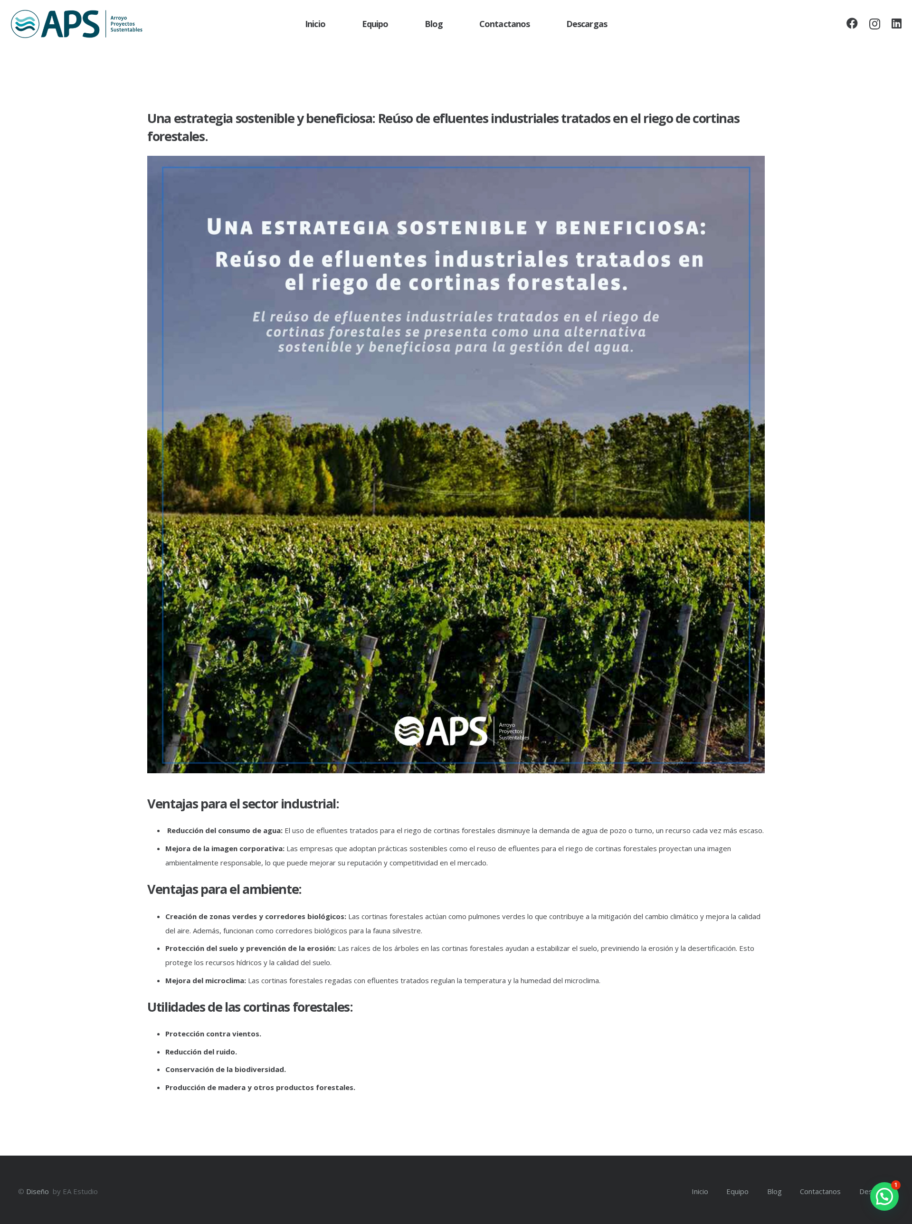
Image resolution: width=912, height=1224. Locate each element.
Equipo (737, 1191)
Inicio (700, 1191)
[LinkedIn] (897, 23)
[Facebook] (852, 23)
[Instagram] (874, 24)
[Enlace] (77, 24)
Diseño (38, 1191)
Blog (774, 1191)
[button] (884, 1196)
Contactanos (820, 1191)
